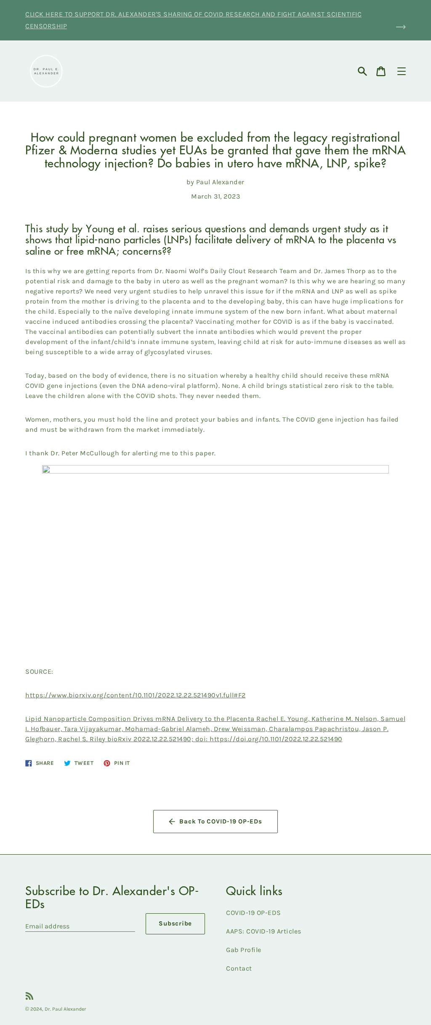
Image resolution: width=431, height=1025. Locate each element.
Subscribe (175, 923)
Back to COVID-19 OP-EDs (220, 821)
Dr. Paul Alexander (65, 1009)
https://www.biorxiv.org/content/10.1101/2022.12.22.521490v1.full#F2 (135, 695)
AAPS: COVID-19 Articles (263, 931)
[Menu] (401, 71)
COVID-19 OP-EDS (253, 913)
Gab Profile (243, 950)
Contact (239, 968)
